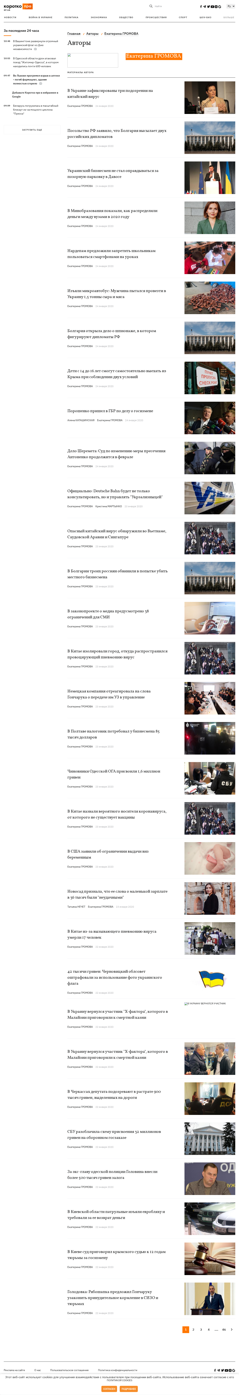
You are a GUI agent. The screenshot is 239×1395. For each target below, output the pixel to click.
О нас (37, 1370)
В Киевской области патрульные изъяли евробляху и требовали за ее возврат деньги (116, 1215)
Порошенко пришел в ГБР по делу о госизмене (110, 411)
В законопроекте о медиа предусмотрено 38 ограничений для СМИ (108, 614)
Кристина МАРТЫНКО (108, 506)
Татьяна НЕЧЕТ (76, 906)
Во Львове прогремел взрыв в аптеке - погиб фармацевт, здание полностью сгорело (36, 79)
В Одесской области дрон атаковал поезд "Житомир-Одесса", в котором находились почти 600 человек (36, 62)
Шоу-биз (205, 17)
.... (216, 1329)
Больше (229, 17)
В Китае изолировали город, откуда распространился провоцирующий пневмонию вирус (117, 654)
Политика (71, 17)
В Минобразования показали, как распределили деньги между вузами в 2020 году (112, 214)
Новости (10, 17)
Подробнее (129, 1389)
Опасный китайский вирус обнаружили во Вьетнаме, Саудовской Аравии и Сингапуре (116, 534)
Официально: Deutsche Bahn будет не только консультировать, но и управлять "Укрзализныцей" (115, 494)
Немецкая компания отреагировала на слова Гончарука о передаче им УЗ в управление (109, 694)
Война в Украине (40, 17)
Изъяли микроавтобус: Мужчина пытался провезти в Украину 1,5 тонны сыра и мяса (116, 294)
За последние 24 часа (21, 30)
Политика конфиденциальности (117, 1370)
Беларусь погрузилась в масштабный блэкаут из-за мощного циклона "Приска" (35, 109)
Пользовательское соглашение (69, 1370)
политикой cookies (119, 1380)
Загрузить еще (32, 129)
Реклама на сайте (14, 1370)
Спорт (183, 17)
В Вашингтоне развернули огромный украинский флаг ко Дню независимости (35, 45)
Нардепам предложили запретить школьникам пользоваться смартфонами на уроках (111, 254)
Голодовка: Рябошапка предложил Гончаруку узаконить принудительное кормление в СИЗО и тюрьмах (112, 1298)
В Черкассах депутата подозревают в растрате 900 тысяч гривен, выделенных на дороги (114, 1095)
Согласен (109, 1389)
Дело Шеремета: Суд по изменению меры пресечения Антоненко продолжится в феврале (116, 454)
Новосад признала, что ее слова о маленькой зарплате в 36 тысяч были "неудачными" (117, 895)
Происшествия (156, 17)
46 (224, 1329)
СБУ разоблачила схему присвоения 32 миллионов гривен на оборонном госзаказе (114, 1135)
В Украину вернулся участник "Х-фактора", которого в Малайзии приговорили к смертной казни (117, 1015)
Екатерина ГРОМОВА (80, 106)
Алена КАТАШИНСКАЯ (80, 420)
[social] (200, 6)
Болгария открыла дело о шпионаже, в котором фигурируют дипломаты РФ (111, 334)
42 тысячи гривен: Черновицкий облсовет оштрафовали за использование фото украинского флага (114, 978)
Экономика (99, 17)
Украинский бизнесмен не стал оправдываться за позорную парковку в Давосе (113, 174)
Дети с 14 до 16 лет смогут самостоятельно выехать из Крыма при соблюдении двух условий (116, 374)
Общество (126, 17)
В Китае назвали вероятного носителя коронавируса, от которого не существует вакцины (117, 814)
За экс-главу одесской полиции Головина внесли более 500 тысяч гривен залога (112, 1175)
